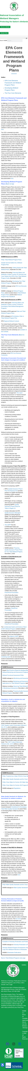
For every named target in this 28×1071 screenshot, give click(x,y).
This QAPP (8, 524)
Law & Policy (16, 982)
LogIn (11, 984)
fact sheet (18, 918)
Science (24, 981)
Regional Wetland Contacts (11, 321)
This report (19, 393)
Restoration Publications (14, 952)
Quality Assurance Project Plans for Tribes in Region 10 (12, 506)
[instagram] (13, 1044)
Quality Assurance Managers (13, 512)
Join (7, 984)
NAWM (24, 965)
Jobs (22, 982)
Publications (17, 981)
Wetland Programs (7, 982)
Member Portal (4, 33)
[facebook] (7, 1044)
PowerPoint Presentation (11, 592)
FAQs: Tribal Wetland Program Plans (11, 259)
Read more (20, 1007)
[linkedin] (19, 1044)
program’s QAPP (14, 636)
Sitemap (24, 1027)
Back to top (10, 184)
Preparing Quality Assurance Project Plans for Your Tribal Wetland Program (13, 549)
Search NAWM (3, 40)
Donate (3, 984)
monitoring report (5, 656)
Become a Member (5, 27)
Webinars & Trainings (7, 981)
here (2, 129)
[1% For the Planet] (8, 1052)
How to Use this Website (24, 1024)
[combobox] (14, 40)
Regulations (17, 788)
